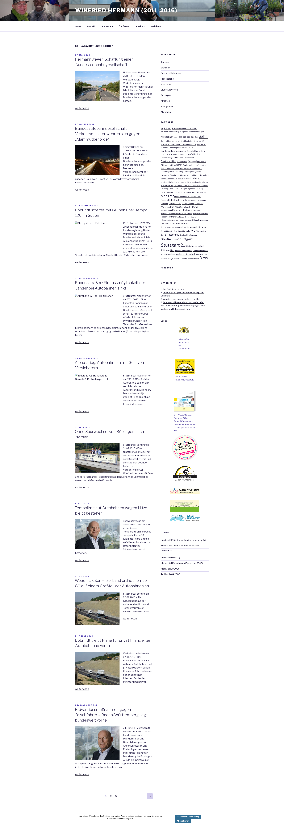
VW (175, 259)
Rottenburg (179, 220)
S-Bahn (195, 220)
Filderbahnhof (166, 165)
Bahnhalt (164, 141)
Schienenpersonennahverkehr (173, 227)
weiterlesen (82, 108)
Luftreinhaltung (196, 189)
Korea (205, 182)
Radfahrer (184, 207)
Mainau (188, 192)
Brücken (164, 144)
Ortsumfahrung (175, 204)
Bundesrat (201, 144)
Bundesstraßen (185, 147)
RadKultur (193, 207)
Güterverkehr (185, 175)
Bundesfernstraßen (176, 144)
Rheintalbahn (167, 220)
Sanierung (203, 220)
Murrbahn (187, 196)
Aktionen (165, 101)
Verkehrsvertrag (201, 254)
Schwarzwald (192, 227)
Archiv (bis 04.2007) (170, 574)
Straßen (183, 235)
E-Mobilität (196, 154)
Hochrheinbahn (167, 179)
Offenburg (201, 200)
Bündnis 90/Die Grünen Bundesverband (180, 545)
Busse (189, 151)
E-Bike (188, 154)
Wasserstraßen (193, 259)
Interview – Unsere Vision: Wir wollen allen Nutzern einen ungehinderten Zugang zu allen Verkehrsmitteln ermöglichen (183, 305)
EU (178, 161)
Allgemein (166, 112)
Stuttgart (185, 239)
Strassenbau (172, 234)
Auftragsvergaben (180, 132)
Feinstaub (201, 161)
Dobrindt (181, 154)
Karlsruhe (172, 182)
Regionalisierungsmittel (182, 213)
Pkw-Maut (175, 207)
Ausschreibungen (196, 132)
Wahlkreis (156, 26)
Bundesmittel (190, 144)
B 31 (196, 137)
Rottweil (188, 220)
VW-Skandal (182, 259)
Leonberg (164, 189)
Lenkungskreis (202, 185)
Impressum (107, 26)
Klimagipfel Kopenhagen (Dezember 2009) (182, 563)
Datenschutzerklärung (188, 817)
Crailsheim (165, 154)
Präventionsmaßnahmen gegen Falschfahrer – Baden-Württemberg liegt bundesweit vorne (111, 715)
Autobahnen (167, 136)
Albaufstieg (192, 128)
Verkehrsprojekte (168, 254)
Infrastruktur (190, 178)
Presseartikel (167, 78)
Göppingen (174, 175)
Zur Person (124, 26)
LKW (177, 189)
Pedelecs (199, 204)
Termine (165, 62)
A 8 (165, 128)
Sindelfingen (183, 231)
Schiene (164, 224)
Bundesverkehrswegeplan (173, 151)
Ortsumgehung (188, 204)
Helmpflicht (204, 175)
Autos (176, 137)
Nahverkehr (181, 200)
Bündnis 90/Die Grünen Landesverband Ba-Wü (183, 540)
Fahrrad (192, 161)
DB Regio (173, 154)
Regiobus (196, 210)
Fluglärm (202, 165)
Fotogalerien (167, 106)
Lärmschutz (180, 192)
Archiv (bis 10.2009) (170, 568)
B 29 (193, 137)
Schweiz (202, 227)
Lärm (172, 192)
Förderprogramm (167, 172)
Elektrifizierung (166, 158)
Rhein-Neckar (191, 217)
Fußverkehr (197, 168)
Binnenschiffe (198, 141)
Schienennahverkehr (178, 223)
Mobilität (167, 196)
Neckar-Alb (192, 200)
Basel (182, 141)
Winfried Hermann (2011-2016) (126, 10)
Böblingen (196, 151)
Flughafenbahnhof (191, 165)
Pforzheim (165, 207)
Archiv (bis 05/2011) (170, 557)
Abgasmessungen (179, 128)
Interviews (166, 84)
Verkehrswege (167, 259)
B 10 (180, 137)
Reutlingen (180, 217)
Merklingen (201, 192)
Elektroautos (178, 158)
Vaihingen (197, 251)
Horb (175, 179)
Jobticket (164, 182)
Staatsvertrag (201, 231)
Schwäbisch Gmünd (169, 231)
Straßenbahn (191, 235)
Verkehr (204, 251)
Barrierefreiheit (174, 141)
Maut (194, 192)
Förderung (179, 172)
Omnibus (164, 204)
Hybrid (180, 179)
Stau (162, 235)
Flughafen (177, 165)
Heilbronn (195, 175)
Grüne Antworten (169, 89)
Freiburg (164, 168)
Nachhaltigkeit (168, 200)
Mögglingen (196, 196)
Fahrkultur (183, 161)
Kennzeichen (182, 182)
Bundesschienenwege (169, 148)
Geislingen (188, 172)
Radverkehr (177, 210)
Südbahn (189, 246)
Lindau (171, 189)
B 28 (188, 137)
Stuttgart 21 (173, 245)
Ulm (172, 250)
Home (78, 26)
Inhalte (139, 26)
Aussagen (166, 95)
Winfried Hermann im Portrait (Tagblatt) (182, 299)
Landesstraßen (180, 185)
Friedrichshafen (175, 168)
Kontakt (91, 26)
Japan (200, 179)
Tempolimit (199, 246)
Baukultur (189, 141)
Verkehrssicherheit (185, 254)
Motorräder (178, 196)
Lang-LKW (191, 185)
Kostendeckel (167, 185)
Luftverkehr (165, 192)
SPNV (192, 230)
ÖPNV (204, 258)
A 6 (162, 128)
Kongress (191, 182)
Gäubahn (165, 175)
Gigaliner (197, 172)
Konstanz (199, 182)
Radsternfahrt (166, 210)
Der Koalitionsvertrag (173, 289)
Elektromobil (189, 158)
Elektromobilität (168, 161)
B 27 (184, 137)
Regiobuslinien (167, 213)
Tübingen (165, 250)
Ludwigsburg (184, 189)
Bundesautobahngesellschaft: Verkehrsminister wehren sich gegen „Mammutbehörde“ (107, 133)
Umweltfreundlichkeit (183, 251)
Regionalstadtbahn (200, 213)
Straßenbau (169, 239)
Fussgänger (187, 168)
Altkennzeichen (167, 132)
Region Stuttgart (168, 217)
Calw (203, 151)
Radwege (187, 210)
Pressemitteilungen (171, 73)
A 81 (169, 128)
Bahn (203, 136)
